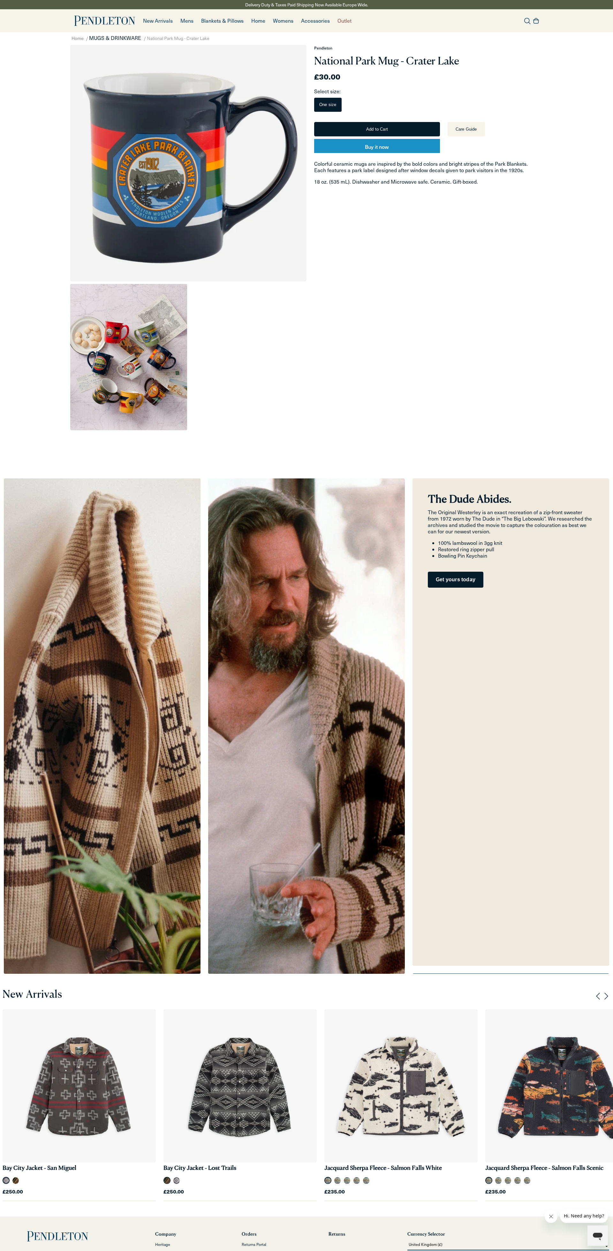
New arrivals (158, 20)
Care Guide (466, 129)
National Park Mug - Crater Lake (178, 38)
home (258, 20)
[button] (186, 20)
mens (186, 20)
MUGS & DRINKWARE (115, 37)
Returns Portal (254, 1244)
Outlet (344, 20)
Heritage (162, 1244)
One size (328, 104)
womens (283, 20)
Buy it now (377, 146)
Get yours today (455, 579)
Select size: (327, 91)
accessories (315, 20)
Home (78, 38)
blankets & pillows (222, 20)
